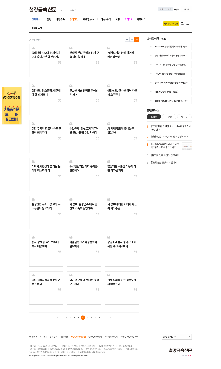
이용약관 (64, 336)
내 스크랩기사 (166, 9)
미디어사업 (37, 28)
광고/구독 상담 (172, 23)
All (54, 355)
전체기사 (36, 19)
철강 (49, 19)
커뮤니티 (141, 19)
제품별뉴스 (88, 19)
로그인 (63, 10)
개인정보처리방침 (78, 336)
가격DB (128, 19)
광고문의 (54, 336)
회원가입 (73, 10)
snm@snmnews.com (80, 355)
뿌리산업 (73, 19)
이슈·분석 (106, 19)
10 (100, 317)
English (177, 9)
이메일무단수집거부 (129, 336)
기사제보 (43, 336)
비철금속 (60, 19)
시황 (117, 19)
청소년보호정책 (95, 336)
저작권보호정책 (111, 336)
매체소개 (33, 336)
